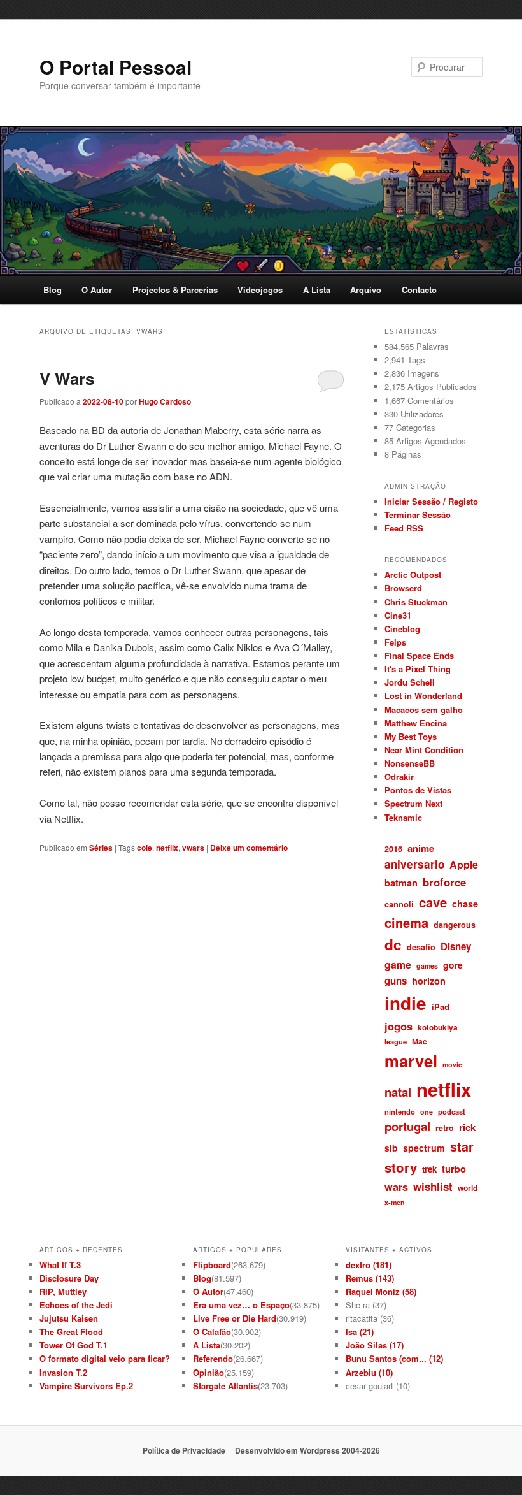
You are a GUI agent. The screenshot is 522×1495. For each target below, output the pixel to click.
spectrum (424, 1147)
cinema (406, 922)
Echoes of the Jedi (76, 1305)
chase (465, 903)
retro (444, 1128)
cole (144, 847)
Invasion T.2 (63, 1372)
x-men (394, 1202)
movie (452, 1064)
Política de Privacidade (184, 1450)
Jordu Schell (409, 682)
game (397, 964)
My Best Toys (410, 736)
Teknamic (403, 817)
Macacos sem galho (423, 710)
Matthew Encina (415, 723)
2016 (393, 848)
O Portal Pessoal (115, 66)
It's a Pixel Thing (417, 669)
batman (401, 882)
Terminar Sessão (417, 515)
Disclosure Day (69, 1278)
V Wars (66, 378)
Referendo (213, 1358)
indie (405, 1003)
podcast (451, 1111)
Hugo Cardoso (165, 401)
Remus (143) (370, 1278)
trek (429, 1169)
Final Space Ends (419, 655)
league (395, 1041)
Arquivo (365, 290)
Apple (463, 864)
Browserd (403, 588)
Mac (419, 1041)
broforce (444, 882)
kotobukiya (438, 1027)
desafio (421, 947)
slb (391, 1147)
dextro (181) (369, 1265)
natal (397, 1092)
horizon (429, 980)
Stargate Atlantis (225, 1386)
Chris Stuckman (416, 602)
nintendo (399, 1111)
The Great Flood (71, 1331)
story (400, 1167)
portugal (407, 1126)
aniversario (414, 864)
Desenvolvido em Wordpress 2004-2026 (307, 1450)
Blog (52, 290)
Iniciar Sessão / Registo (431, 501)
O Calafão (212, 1331)
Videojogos (260, 290)
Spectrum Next (413, 803)
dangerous (455, 924)
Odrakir (399, 776)
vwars (193, 847)
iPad (440, 1006)
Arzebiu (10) (369, 1372)
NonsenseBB (409, 763)
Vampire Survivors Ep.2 (86, 1386)
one (426, 1111)
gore (453, 964)
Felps (395, 642)
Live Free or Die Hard (234, 1318)
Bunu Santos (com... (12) (394, 1358)
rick (467, 1127)
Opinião (208, 1372)
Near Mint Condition (423, 750)
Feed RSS (403, 528)
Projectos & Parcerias (175, 290)
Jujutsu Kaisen (68, 1318)
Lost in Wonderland (423, 696)
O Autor (96, 290)
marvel (410, 1060)
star (462, 1146)
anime (420, 848)
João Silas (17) (375, 1345)
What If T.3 (60, 1265)
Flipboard (212, 1265)
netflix (167, 847)
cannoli (399, 904)
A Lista (316, 290)
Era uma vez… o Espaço (241, 1305)
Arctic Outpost (412, 574)
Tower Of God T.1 (73, 1345)
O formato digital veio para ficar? (104, 1358)
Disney (456, 946)
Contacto (419, 290)
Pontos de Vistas (417, 790)
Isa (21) (360, 1331)
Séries (101, 847)
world (467, 1188)
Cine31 (397, 615)
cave (433, 902)
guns (395, 981)
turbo (454, 1168)
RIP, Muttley (63, 1291)
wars (396, 1187)
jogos (398, 1026)
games (427, 966)
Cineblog (402, 629)
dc (393, 944)
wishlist (433, 1186)
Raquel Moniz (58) (381, 1291)
